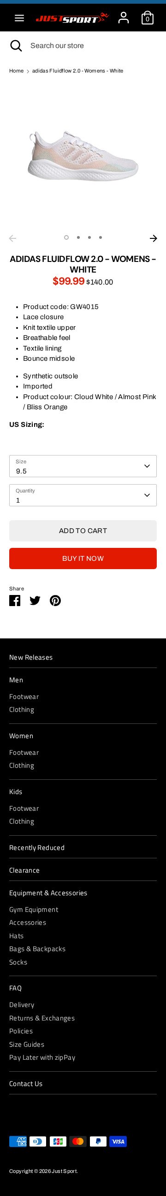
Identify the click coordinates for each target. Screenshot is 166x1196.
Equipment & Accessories (48, 893)
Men (16, 680)
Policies (21, 1031)
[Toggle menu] (19, 18)
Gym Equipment (33, 909)
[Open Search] (15, 45)
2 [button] (78, 237)
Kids (16, 792)
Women (21, 736)
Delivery (21, 1004)
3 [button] (89, 237)
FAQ (15, 988)
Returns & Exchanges (42, 1018)
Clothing (21, 709)
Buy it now (83, 558)
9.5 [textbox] (21, 471)
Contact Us (26, 1084)
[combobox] (83, 466)
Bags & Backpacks (37, 948)
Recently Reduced (37, 848)
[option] (83, 156)
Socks (18, 962)
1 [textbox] (18, 500)
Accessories (27, 922)
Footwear (24, 696)
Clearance (24, 870)
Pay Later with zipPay (42, 1057)
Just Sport (64, 1171)
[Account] (123, 13)
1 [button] (66, 237)
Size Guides (26, 1044)
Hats (16, 935)
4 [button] (100, 237)
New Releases (31, 657)
